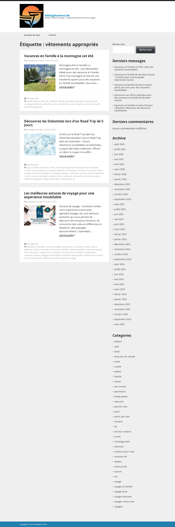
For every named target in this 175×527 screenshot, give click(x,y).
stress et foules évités (33, 258)
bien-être (44, 101)
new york (119, 401)
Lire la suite (66, 87)
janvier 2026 (120, 179)
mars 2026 (119, 169)
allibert (118, 341)
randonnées (63, 104)
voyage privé (120, 491)
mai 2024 (118, 279)
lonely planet (121, 396)
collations (53, 101)
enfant (117, 371)
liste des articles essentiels (73, 252)
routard (118, 421)
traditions (47, 258)
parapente (56, 173)
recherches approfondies (72, 255)
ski (115, 426)
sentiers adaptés (76, 104)
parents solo (120, 406)
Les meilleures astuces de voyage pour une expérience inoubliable (59, 195)
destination (45, 249)
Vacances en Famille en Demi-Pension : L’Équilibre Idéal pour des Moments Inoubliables (134, 108)
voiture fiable (66, 179)
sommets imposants (91, 176)
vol (115, 476)
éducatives (69, 101)
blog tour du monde (124, 356)
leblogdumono (34, 60)
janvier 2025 (120, 239)
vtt (74, 179)
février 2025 (120, 234)
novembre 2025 (122, 189)
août (116, 346)
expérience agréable (77, 249)
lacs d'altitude (70, 170)
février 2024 (120, 294)
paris (117, 411)
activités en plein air (41, 167)
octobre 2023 (121, 314)
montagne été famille (33, 104)
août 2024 (119, 264)
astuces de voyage (53, 246)
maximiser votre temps (86, 170)
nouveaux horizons (32, 255)
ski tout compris (122, 431)
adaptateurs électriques (35, 246)
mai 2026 (118, 159)
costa (117, 361)
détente (61, 101)
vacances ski (120, 456)
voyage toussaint (123, 496)
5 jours (29, 167)
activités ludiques (33, 101)
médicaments (90, 252)
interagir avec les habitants (50, 252)
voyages (118, 506)
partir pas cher (122, 416)
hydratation (80, 101)
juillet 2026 (119, 149)
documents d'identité (59, 249)
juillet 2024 (119, 269)
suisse (117, 436)
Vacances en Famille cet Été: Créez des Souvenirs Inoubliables (133, 68)
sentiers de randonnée (73, 176)
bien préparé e (68, 246)
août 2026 (119, 144)
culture (87, 246)
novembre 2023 (122, 309)
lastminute (119, 391)
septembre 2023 (122, 319)
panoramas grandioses (41, 173)
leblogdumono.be (57, 15)
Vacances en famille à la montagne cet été (58, 56)
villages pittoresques (51, 179)
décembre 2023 (122, 304)
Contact (52, 35)
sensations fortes (56, 176)
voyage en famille (123, 486)
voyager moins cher (124, 501)
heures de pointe (31, 252)
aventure (59, 167)
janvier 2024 (120, 299)
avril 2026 (119, 164)
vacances (118, 446)
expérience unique (94, 249)
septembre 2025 (122, 199)
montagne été (91, 101)
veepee (118, 461)
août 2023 (119, 324)
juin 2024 (118, 274)
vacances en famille (92, 104)
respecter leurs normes (93, 255)
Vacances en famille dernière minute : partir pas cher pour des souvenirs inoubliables (133, 87)
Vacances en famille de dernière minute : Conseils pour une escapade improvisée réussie (134, 77)
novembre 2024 (122, 249)
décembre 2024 (122, 244)
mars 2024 (119, 289)
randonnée (74, 173)
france (117, 381)
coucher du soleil (31, 170)
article (52, 167)
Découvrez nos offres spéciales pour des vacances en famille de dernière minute (132, 98)
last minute (120, 386)
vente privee (120, 466)
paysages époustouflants (51, 255)
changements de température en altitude (81, 167)
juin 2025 (118, 214)
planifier (65, 173)
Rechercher (118, 44)
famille (117, 376)
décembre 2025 (122, 184)
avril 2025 (119, 224)
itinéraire (60, 170)
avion (117, 351)
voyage (73, 258)
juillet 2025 (119, 209)
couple (117, 366)
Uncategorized (32, 98)
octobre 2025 (121, 194)
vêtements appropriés (33, 107)
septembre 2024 (122, 259)
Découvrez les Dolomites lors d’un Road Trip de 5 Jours (63, 123)
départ (37, 249)
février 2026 (120, 174)
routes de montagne (39, 176)
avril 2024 (119, 284)
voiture (118, 471)
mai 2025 (118, 219)
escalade (52, 170)
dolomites (43, 170)
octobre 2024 (121, 254)
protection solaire (50, 104)
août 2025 (119, 204)
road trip (83, 173)
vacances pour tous (124, 451)
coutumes (79, 246)
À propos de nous (32, 35)
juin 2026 (118, 154)
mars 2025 (119, 229)
